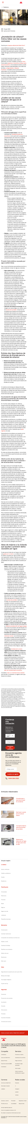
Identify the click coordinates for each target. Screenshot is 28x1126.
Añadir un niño (4, 941)
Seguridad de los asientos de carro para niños (11, 971)
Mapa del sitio (21, 1103)
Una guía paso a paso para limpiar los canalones (20, 800)
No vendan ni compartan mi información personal (10, 1112)
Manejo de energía (5, 975)
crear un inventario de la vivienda (15, 672)
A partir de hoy (4, 983)
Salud (2, 903)
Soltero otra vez (4, 953)
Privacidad (13, 1100)
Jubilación (3, 915)
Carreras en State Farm (6, 1082)
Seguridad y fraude (22, 1100)
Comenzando (4, 930)
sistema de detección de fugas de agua (16, 626)
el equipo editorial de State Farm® (16, 45)
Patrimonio (3, 895)
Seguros (3, 907)
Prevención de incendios (6, 998)
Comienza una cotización (10, 748)
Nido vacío (3, 961)
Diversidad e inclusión (5, 1085)
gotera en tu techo (8, 554)
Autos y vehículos (5, 869)
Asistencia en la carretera (20, 1057)
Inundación (3, 1002)
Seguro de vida (4, 911)
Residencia (3, 881)
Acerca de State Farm (5, 1057)
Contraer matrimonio (6, 933)
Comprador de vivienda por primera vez (10, 937)
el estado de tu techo (16, 649)
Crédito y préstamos (5, 873)
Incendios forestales (5, 1017)
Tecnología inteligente (6, 979)
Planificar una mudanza (6, 949)
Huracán (3, 1006)
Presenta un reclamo (19, 1054)
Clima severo (4, 1010)
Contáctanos (3, 1054)
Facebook (17, 1082)
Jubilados (3, 1088)
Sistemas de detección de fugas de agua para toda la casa (21, 842)
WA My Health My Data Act (6, 1107)
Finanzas (3, 899)
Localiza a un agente (12, 774)
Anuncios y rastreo (5, 1100)
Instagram (17, 1088)
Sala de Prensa (4, 1060)
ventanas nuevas (8, 636)
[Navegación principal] (3, 2)
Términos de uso (4, 1103)
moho (23, 61)
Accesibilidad (13, 1103)
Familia (2, 877)
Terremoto (3, 994)
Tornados (3, 1013)
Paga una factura (18, 1060)
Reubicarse (3, 957)
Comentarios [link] (3, 1066)
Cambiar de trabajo (5, 945)
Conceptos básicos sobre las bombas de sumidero (21, 827)
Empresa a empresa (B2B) (6, 1063)
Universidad (4, 891)
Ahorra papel (17, 1068)
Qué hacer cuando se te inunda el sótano (21, 814)
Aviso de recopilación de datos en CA (8, 1110)
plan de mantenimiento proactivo (13, 670)
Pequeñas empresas (5, 919)
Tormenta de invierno (6, 1021)
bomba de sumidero (11, 309)
